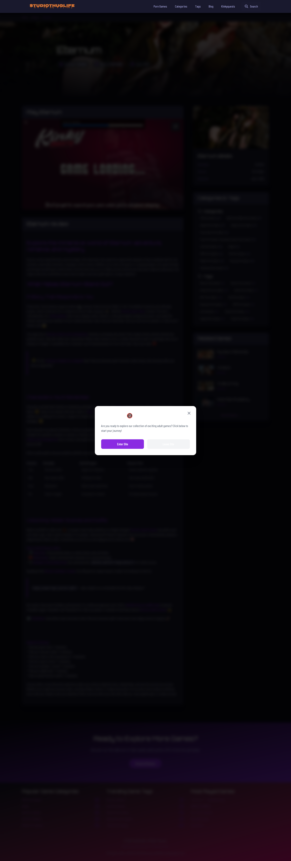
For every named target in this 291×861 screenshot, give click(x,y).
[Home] (52, 6)
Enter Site (122, 444)
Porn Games (160, 6)
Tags (198, 6)
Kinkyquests (228, 6)
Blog (211, 6)
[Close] (189, 413)
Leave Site (168, 444)
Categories (181, 6)
